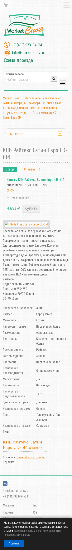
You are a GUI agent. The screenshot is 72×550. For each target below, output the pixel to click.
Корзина (8, 512)
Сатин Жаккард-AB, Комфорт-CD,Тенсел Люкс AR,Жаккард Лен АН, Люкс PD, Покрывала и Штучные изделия (32, 107)
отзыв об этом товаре (30, 457)
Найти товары (15, 74)
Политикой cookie (23, 530)
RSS (34, 512)
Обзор (10, 169)
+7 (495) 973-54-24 (27, 45)
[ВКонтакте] (5, 485)
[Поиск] (54, 79)
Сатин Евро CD (12, 117)
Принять (14, 543)
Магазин (8, 505)
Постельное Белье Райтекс (42, 98)
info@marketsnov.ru (28, 52)
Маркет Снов (11, 98)
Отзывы (29, 169)
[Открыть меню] (62, 83)
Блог (35, 505)
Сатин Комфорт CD (44, 113)
